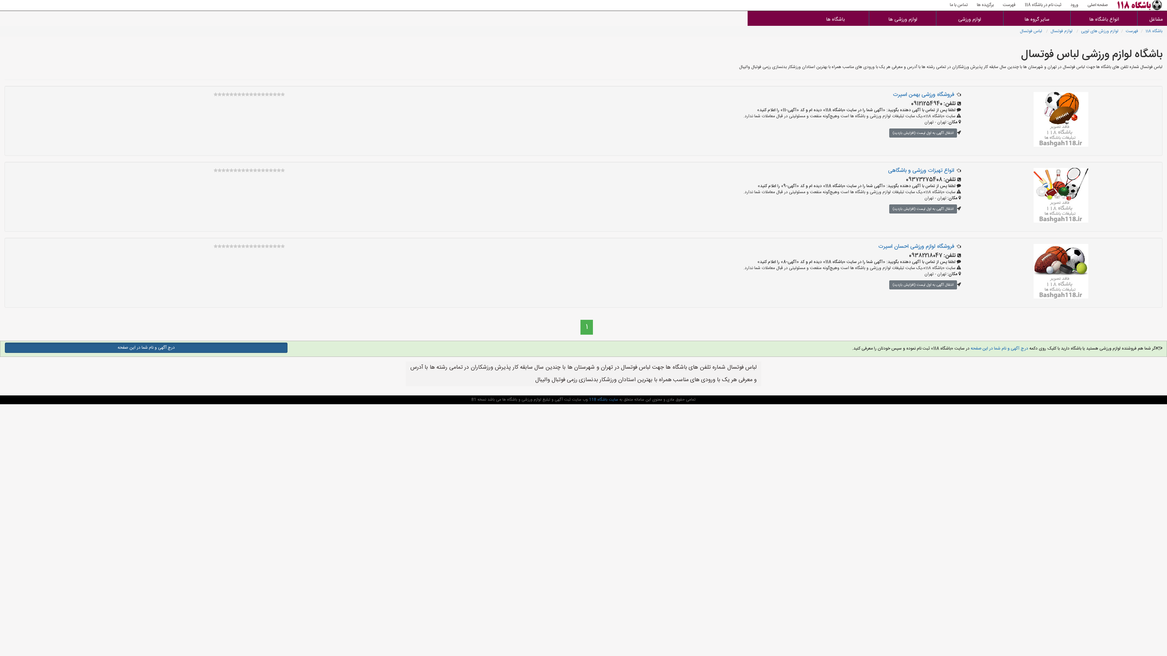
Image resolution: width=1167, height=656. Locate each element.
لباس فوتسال (1031, 31)
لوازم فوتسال (1062, 31)
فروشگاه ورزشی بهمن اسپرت (923, 94)
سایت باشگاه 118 (603, 399)
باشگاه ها (835, 19)
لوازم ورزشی (969, 19)
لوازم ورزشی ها (902, 19)
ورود (1074, 5)
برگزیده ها (985, 5)
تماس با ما (959, 5)
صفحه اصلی (1097, 5)
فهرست (1009, 5)
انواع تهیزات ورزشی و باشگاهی (921, 170)
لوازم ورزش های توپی (1099, 31)
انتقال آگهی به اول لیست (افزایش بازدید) (923, 133)
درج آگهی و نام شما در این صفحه (998, 348)
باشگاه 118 (1153, 31)
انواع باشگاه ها (1104, 19)
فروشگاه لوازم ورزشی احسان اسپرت (916, 246)
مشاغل (1156, 19)
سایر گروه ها (1036, 19)
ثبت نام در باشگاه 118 (1043, 5)
